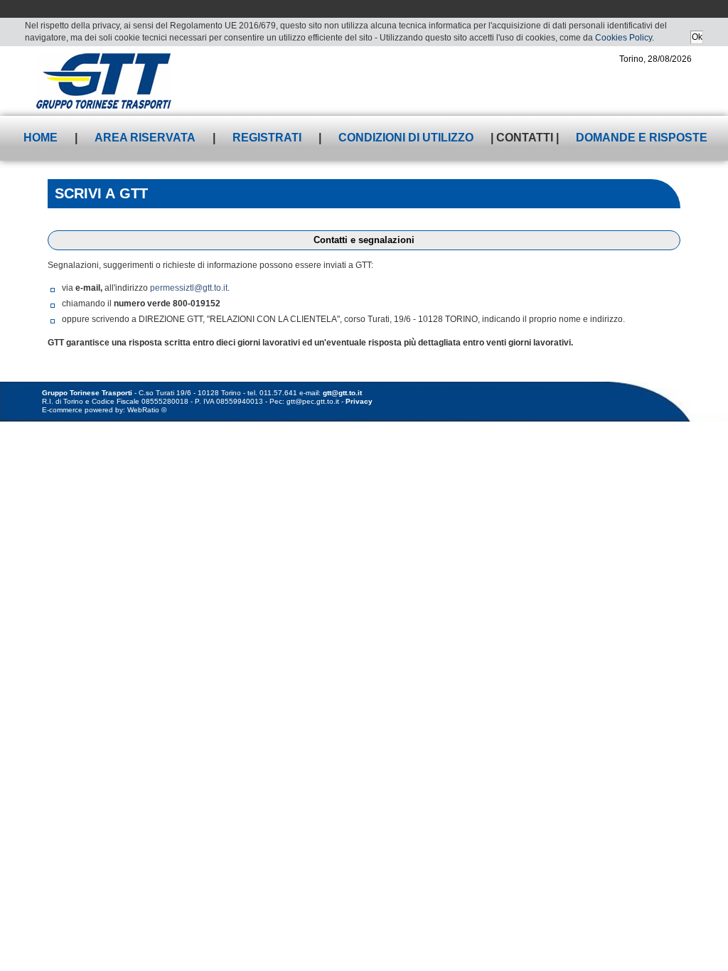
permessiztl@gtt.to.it (189, 288)
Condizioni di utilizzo (405, 138)
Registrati (266, 138)
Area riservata (145, 138)
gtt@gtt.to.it (342, 393)
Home (40, 138)
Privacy (359, 401)
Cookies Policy (623, 38)
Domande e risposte (641, 138)
